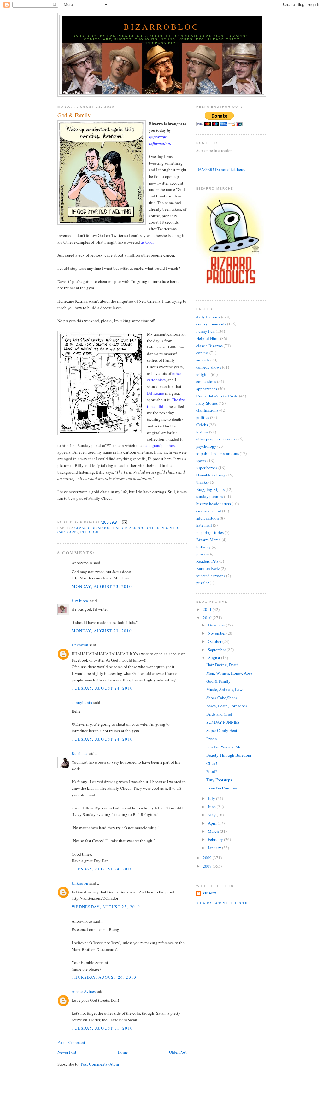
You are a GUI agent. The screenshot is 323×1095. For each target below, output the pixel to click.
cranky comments (211, 324)
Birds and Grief (219, 714)
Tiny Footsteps (219, 780)
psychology (206, 446)
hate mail (204, 525)
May (212, 815)
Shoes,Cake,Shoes (221, 697)
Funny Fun (205, 331)
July (212, 798)
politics (202, 417)
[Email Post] (123, 522)
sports (201, 460)
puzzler (202, 582)
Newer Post (66, 1052)
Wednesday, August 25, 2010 (106, 907)
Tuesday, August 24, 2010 (102, 688)
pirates (202, 554)
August (214, 658)
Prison (211, 738)
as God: (147, 242)
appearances (206, 388)
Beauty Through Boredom (228, 755)
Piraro (210, 893)
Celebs (202, 424)
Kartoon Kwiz (208, 568)
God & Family (74, 115)
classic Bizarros (92, 527)
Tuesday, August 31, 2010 (102, 1028)
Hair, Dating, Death (222, 665)
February (216, 839)
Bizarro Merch (208, 539)
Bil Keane (155, 393)
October (215, 641)
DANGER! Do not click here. (220, 169)
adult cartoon (207, 518)
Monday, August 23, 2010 (102, 586)
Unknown (80, 645)
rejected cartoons (210, 575)
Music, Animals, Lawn (225, 689)
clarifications (207, 410)
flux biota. (80, 600)
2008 (208, 866)
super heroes (206, 467)
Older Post (178, 1052)
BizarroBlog (162, 26)
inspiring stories (210, 532)
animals (202, 360)
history (202, 432)
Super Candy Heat (221, 730)
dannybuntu (82, 702)
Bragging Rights (210, 489)
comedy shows (208, 367)
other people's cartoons (215, 439)
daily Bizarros (128, 527)
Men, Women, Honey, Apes (229, 673)
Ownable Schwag (211, 475)
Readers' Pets (207, 561)
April (213, 823)
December (217, 625)
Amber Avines (84, 991)
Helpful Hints (207, 338)
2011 (208, 609)
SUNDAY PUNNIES (223, 722)
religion (89, 532)
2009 (208, 858)
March (214, 831)
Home (123, 1052)
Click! (211, 763)
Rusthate (79, 753)
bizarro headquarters (213, 503)
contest (202, 352)
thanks (202, 482)
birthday (203, 547)
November (217, 633)
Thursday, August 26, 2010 (104, 977)
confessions (206, 381)
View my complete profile (223, 902)
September (217, 649)
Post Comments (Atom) (100, 1064)
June (212, 806)
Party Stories (207, 403)
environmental (208, 511)
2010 (208, 617)
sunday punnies (209, 496)
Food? (211, 771)
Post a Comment (71, 1042)
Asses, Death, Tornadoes (226, 706)
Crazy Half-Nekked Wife (217, 396)
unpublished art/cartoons (217, 453)
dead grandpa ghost (159, 445)
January (215, 847)
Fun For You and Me (223, 747)
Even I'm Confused (222, 788)
